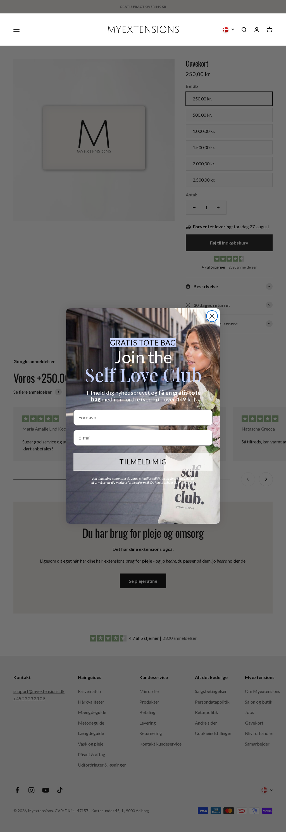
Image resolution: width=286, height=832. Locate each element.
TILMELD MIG (143, 461)
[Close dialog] (212, 316)
